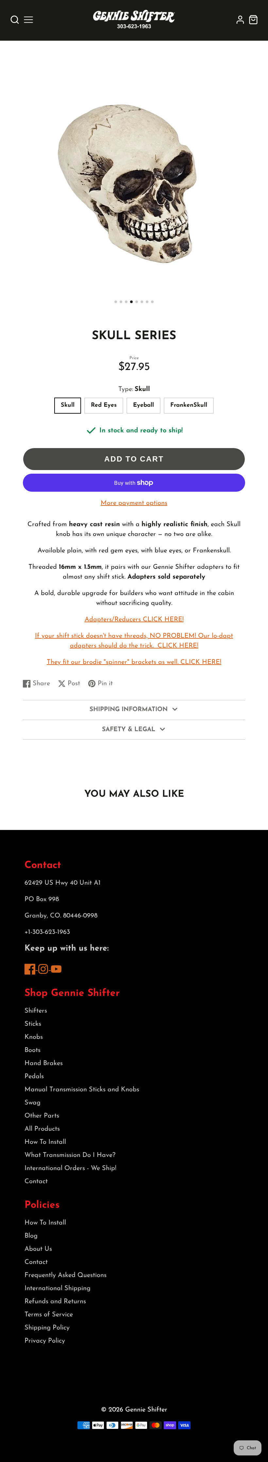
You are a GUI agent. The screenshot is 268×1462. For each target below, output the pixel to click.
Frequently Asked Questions (66, 1275)
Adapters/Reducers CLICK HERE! (134, 619)
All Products (42, 1129)
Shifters (36, 1011)
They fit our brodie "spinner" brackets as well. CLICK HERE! (134, 662)
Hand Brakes (44, 1063)
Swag (33, 1103)
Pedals (34, 1076)
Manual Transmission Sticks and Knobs (82, 1089)
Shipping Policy (47, 1328)
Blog (31, 1236)
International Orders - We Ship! (70, 1168)
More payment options (134, 503)
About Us (38, 1249)
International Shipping (58, 1288)
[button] (115, 301)
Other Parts (42, 1116)
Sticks (33, 1024)
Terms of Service (49, 1314)
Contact (36, 1181)
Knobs (34, 1037)
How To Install (45, 1142)
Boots (33, 1050)
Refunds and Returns (55, 1301)
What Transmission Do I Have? (70, 1155)
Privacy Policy (45, 1341)
